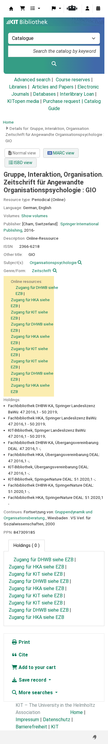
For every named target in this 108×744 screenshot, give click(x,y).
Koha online (11, 9)
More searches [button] (35, 692)
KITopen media (23, 101)
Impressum (27, 719)
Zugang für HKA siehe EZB (36, 567)
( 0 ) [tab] (27, 545)
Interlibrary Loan (77, 94)
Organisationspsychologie (53, 262)
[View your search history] (98, 8)
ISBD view (22, 162)
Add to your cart (36, 667)
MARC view (63, 153)
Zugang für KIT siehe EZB (36, 574)
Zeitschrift (41, 270)
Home (8, 122)
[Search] (54, 63)
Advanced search (32, 79)
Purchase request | (63, 101)
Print (23, 642)
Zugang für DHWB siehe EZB (44, 559)
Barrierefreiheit (31, 727)
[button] (22, 8)
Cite (22, 655)
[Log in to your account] (87, 8)
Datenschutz (56, 719)
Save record (32, 680)
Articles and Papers (53, 87)
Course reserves (73, 79)
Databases (44, 94)
